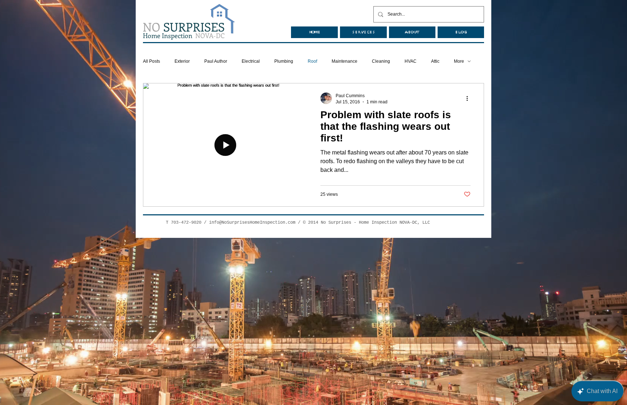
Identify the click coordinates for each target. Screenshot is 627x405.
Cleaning (381, 61)
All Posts (151, 61)
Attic (435, 61)
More (459, 61)
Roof (312, 61)
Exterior (182, 61)
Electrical (251, 61)
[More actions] (469, 98)
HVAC (411, 61)
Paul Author (215, 61)
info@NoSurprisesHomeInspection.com (252, 222)
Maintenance (344, 61)
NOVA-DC (184, 35)
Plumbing (283, 61)
